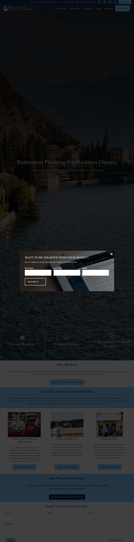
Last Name (58, 268)
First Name (29, 268)
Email (84, 268)
